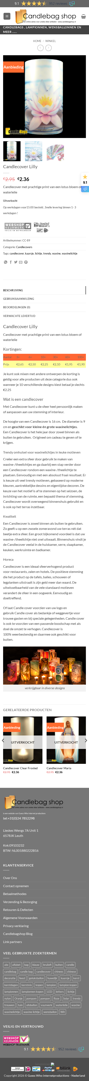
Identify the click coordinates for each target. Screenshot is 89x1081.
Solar (66, 998)
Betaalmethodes (14, 894)
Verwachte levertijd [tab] (19, 316)
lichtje (38, 253)
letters (60, 991)
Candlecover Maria (59, 768)
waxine (56, 253)
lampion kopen (68, 985)
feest (22, 978)
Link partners (12, 942)
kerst (76, 978)
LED (49, 991)
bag (26, 964)
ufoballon (31, 1005)
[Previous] (10, 96)
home (37, 41)
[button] (7, 16)
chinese (71, 971)
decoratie (10, 978)
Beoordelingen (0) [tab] (16, 307)
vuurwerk (46, 1005)
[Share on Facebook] (10, 262)
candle (70, 964)
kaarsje (29, 253)
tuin (20, 1005)
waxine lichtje (32, 1012)
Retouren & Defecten (18, 910)
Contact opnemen (16, 886)
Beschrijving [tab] (13, 290)
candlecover (17, 253)
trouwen (9, 1005)
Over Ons (10, 878)
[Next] (79, 96)
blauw (35, 964)
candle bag (26, 971)
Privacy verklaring (16, 926)
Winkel (50, 41)
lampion (51, 985)
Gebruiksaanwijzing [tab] (18, 298)
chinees (58, 971)
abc (6, 964)
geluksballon (36, 978)
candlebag (10, 971)
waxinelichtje (69, 253)
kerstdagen (11, 985)
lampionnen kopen (32, 991)
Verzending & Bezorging (20, 902)
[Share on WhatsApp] (5, 262)
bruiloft (47, 964)
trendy (47, 253)
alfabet (16, 964)
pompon (45, 998)
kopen (39, 985)
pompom (31, 998)
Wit (62, 1012)
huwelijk (52, 978)
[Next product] (40, 48)
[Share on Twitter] (15, 262)
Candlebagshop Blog (17, 934)
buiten (59, 964)
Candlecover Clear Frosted (20, 768)
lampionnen (11, 991)
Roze (56, 998)
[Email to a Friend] (20, 262)
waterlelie (62, 1005)
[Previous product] (48, 48)
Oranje (18, 998)
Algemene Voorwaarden (20, 918)
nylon (7, 998)
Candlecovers (24, 247)
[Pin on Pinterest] (26, 262)
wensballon (50, 1012)
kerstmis (27, 985)
